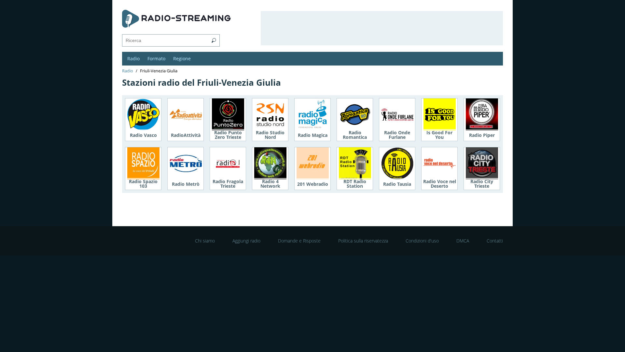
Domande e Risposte (299, 241)
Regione (182, 58)
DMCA (462, 241)
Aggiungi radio (246, 241)
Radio (133, 58)
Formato (156, 58)
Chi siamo (205, 241)
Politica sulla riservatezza (363, 241)
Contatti (495, 241)
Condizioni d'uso (422, 241)
